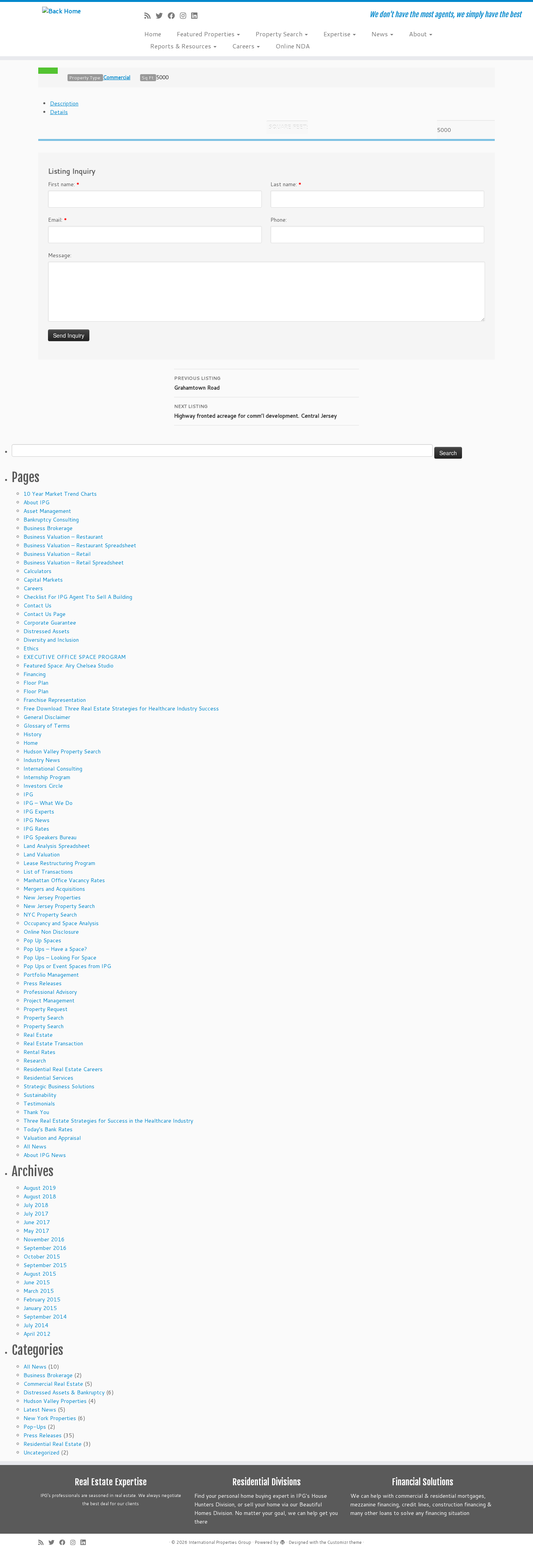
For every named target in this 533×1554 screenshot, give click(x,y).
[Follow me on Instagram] (185, 16)
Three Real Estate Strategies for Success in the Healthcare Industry (108, 1121)
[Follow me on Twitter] (162, 16)
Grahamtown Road (197, 383)
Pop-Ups (34, 1427)
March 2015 (38, 1291)
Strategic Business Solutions (58, 1086)
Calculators (37, 571)
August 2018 (39, 1196)
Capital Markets (43, 580)
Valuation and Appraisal (52, 1138)
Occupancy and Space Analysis (61, 923)
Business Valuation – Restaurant (63, 537)
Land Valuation (41, 854)
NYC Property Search (50, 915)
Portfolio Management (51, 975)
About (418, 33)
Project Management (49, 1000)
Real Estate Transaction (53, 1043)
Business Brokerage (48, 528)
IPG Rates (36, 829)
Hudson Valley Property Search (62, 751)
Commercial (116, 77)
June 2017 (36, 1222)
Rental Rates (39, 1052)
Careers (244, 45)
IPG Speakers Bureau (49, 837)
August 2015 (39, 1274)
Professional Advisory (50, 992)
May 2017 (36, 1231)
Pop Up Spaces (42, 940)
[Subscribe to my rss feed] (150, 16)
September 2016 (45, 1248)
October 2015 (41, 1256)
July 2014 (35, 1325)
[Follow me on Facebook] (174, 16)
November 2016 (44, 1239)
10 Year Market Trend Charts (60, 494)
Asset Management (47, 511)
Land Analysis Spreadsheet (56, 846)
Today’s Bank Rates (48, 1129)
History (32, 734)
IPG (28, 794)
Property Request (45, 1009)
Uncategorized (41, 1452)
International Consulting (52, 769)
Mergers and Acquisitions (54, 889)
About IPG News (44, 1155)
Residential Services (48, 1078)
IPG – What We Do (48, 803)
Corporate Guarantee (49, 623)
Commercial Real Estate (53, 1384)
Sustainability (39, 1095)
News (380, 33)
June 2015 (36, 1282)
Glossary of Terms (46, 726)
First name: (63, 184)
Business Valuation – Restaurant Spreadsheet (79, 545)
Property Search (280, 33)
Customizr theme (344, 1542)
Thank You (36, 1112)
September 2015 (45, 1265)
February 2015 (41, 1299)
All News (34, 1146)
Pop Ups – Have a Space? (55, 949)
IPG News (36, 820)
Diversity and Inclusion (51, 640)
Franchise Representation (54, 700)
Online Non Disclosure (51, 932)
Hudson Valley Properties (55, 1401)
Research (34, 1060)
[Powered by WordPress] (282, 1540)
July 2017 (35, 1214)
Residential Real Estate (52, 1444)
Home (152, 33)
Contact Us (37, 605)
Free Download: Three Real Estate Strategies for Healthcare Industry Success (121, 708)
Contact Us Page (44, 614)
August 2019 (39, 1188)
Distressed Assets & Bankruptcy (64, 1392)
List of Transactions (48, 872)
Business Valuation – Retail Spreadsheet (73, 562)
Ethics (31, 648)
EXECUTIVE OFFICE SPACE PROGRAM (74, 657)
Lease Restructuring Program (59, 863)
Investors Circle (43, 786)
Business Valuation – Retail (57, 554)
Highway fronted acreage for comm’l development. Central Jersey (255, 411)
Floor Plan (35, 683)
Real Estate (38, 1035)
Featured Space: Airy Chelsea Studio (68, 665)
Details (59, 112)
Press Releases (42, 983)
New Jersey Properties (52, 897)
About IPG (36, 502)
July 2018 (35, 1205)
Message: (59, 255)
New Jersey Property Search (59, 906)
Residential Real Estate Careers (63, 1069)
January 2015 (40, 1308)
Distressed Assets (46, 631)
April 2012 (36, 1334)
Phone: (278, 220)
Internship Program (46, 777)
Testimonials (39, 1103)
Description (64, 103)
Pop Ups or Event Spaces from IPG (67, 966)
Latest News (39, 1409)
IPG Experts (38, 811)
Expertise (337, 33)
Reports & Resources (181, 45)
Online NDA (292, 45)
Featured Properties (206, 33)
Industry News (41, 760)
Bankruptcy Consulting (51, 519)
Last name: (285, 184)
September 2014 (45, 1317)
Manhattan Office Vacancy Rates (64, 880)
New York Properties (49, 1418)
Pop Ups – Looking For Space (59, 957)
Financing (34, 674)
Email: (57, 220)
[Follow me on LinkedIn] (197, 16)
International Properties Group (219, 1542)
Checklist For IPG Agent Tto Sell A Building (77, 597)
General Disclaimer (46, 717)
